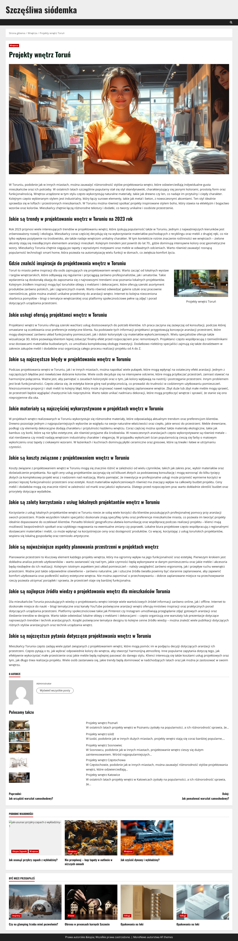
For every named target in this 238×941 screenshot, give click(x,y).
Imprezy (16, 915)
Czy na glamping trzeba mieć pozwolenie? (33, 924)
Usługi (127, 915)
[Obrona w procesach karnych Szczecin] (91, 902)
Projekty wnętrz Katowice (103, 775)
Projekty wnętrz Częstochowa (105, 760)
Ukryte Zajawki (19, 851)
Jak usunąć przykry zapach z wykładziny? (33, 860)
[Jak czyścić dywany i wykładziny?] (147, 837)
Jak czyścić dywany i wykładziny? (140, 860)
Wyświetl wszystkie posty (55, 690)
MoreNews (139, 937)
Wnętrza (14, 45)
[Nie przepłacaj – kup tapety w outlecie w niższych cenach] (91, 837)
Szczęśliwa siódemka (41, 9)
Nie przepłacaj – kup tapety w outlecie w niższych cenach (88, 862)
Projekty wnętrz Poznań (102, 723)
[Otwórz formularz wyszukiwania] (231, 22)
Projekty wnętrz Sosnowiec (104, 745)
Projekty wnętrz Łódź (100, 734)
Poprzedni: (31, 796)
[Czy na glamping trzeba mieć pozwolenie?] (35, 902)
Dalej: (205, 796)
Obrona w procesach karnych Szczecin (87, 924)
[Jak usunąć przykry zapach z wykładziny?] (35, 837)
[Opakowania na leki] (147, 902)
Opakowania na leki (132, 924)
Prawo (71, 915)
